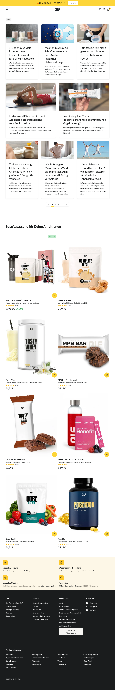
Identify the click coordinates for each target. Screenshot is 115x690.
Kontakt (35, 606)
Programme (62, 664)
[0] (107, 9)
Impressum (63, 616)
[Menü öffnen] (6, 9)
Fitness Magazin (12, 606)
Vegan (60, 661)
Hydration (9, 664)
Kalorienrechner (38, 613)
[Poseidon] (83, 504)
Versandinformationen (67, 623)
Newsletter (36, 610)
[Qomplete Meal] (83, 266)
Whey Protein (63, 654)
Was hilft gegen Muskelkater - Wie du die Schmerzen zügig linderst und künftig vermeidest (57, 171)
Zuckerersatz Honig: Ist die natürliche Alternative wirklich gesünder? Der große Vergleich (21, 171)
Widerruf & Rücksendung (71, 631)
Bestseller (9, 654)
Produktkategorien (13, 650)
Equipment (87, 664)
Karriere (9, 613)
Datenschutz (64, 606)
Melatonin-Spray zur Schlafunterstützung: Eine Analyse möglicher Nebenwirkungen (57, 55)
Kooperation (10, 616)
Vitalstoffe (36, 661)
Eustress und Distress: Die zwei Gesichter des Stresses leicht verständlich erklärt (27, 119)
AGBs (61, 603)
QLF (7, 598)
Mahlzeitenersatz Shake (40, 658)
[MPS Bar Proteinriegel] (83, 345)
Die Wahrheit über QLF (14, 603)
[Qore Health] (31, 504)
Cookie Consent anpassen (68, 610)
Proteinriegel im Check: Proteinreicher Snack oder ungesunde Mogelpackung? (84, 119)
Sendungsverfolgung (67, 619)
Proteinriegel (88, 658)
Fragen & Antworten (40, 603)
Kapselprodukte (11, 661)
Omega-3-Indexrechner (41, 616)
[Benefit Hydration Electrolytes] (83, 425)
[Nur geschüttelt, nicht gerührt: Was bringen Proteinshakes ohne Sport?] (93, 33)
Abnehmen (61, 658)
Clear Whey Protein (90, 654)
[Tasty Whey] (31, 345)
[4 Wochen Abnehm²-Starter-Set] (31, 266)
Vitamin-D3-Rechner (40, 619)
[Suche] (100, 9)
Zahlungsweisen (65, 626)
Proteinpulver (37, 654)
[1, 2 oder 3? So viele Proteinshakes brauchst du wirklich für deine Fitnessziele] (22, 33)
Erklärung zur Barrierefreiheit (70, 613)
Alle (8, 19)
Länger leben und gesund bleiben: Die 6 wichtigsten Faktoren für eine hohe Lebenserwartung (92, 171)
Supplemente (36, 664)
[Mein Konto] (104, 9)
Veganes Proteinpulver (14, 658)
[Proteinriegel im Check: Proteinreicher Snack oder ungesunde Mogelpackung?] (84, 97)
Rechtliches (64, 598)
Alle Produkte (11, 668)
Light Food (87, 661)
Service (35, 598)
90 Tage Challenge (13, 610)
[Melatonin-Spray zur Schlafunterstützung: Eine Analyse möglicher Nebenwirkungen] (57, 33)
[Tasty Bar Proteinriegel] (31, 425)
